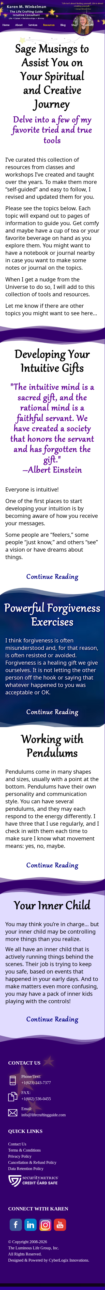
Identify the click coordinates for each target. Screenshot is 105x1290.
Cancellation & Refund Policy (32, 1162)
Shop (74, 25)
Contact (88, 25)
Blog (63, 25)
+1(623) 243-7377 (36, 1082)
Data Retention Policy (25, 1168)
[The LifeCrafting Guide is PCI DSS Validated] (33, 1188)
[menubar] (50, 25)
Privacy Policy (20, 1156)
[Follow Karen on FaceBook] (16, 1226)
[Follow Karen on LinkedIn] (30, 1226)
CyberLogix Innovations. (69, 1260)
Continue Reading (52, 577)
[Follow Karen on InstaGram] (45, 1226)
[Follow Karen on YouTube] (60, 1226)
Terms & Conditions (24, 1150)
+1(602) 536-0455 (36, 1099)
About (19, 25)
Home (6, 25)
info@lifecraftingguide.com (43, 1115)
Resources (49, 25)
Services (32, 25)
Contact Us (17, 1144)
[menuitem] (8, 25)
